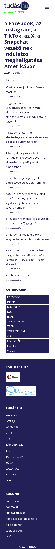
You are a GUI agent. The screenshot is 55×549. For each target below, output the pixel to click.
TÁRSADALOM (16, 321)
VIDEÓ (11, 350)
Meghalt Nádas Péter (19, 275)
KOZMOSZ (13, 307)
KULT (10, 312)
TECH (10, 326)
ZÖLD (10, 336)
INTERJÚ (12, 302)
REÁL (10, 317)
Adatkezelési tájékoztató (21, 519)
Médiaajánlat (14, 525)
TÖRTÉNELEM (16, 331)
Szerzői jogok (14, 530)
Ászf (8, 536)
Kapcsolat (12, 507)
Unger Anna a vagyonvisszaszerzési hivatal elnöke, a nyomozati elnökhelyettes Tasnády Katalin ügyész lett (26, 112)
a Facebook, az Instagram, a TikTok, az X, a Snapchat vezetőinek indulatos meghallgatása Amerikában (23, 45)
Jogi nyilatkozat (15, 513)
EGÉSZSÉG (13, 297)
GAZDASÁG (14, 341)
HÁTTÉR (12, 346)
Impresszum (13, 501)
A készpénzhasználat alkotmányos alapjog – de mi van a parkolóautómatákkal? (27, 137)
